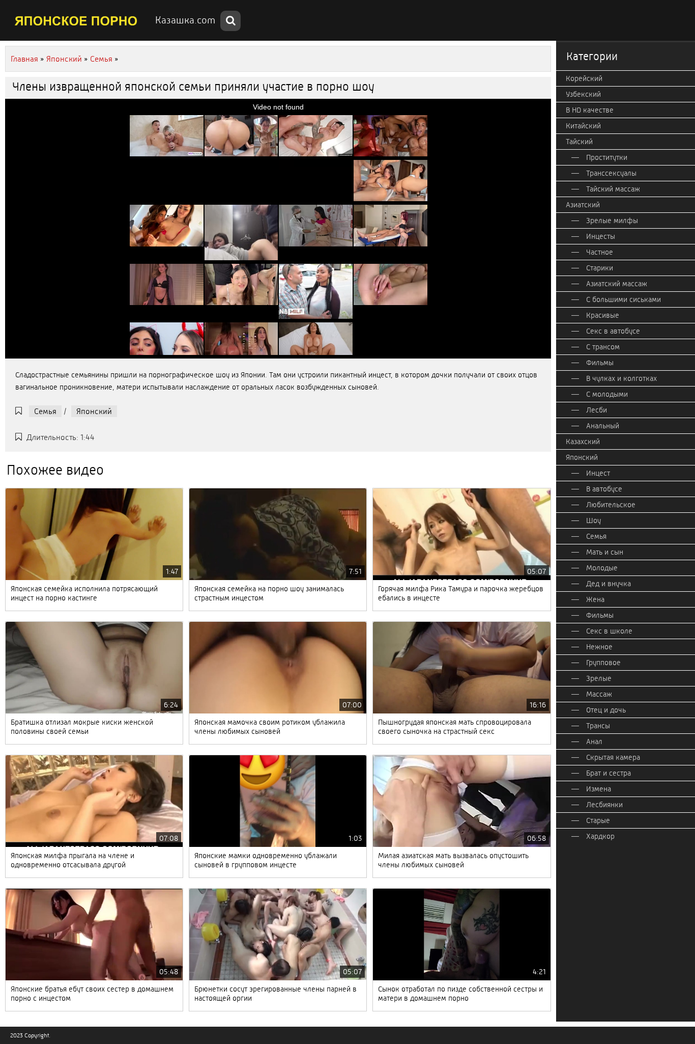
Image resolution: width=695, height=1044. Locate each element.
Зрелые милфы (612, 220)
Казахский (583, 441)
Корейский (584, 78)
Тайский (579, 141)
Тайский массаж (613, 189)
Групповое (603, 662)
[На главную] (76, 20)
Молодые (602, 567)
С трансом (603, 346)
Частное (599, 252)
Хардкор (600, 836)
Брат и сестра (608, 773)
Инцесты (600, 236)
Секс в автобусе (613, 331)
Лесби (596, 410)
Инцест (598, 473)
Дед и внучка (608, 583)
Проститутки (606, 157)
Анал (594, 741)
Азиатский (583, 204)
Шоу (593, 520)
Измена (598, 788)
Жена (595, 599)
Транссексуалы (611, 173)
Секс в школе (609, 631)
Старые (598, 820)
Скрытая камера (613, 757)
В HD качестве (590, 110)
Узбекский (583, 94)
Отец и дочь (606, 710)
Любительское (610, 504)
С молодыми (607, 394)
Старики (599, 267)
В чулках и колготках (621, 378)
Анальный (602, 425)
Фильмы (600, 362)
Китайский (583, 125)
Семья (45, 411)
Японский (94, 411)
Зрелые (599, 678)
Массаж (599, 694)
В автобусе (604, 488)
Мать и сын (604, 552)
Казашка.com (185, 20)
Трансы (598, 725)
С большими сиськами (623, 299)
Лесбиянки (604, 804)
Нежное (599, 646)
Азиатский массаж (616, 283)
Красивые (602, 315)
